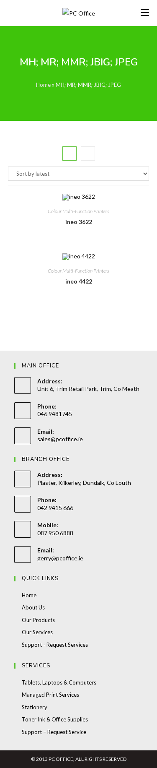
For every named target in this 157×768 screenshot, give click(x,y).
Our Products (38, 620)
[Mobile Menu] (145, 13)
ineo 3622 (78, 221)
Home (43, 84)
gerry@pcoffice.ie (60, 558)
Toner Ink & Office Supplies (55, 719)
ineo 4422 (78, 281)
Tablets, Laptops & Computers (59, 682)
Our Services (37, 632)
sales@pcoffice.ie (60, 439)
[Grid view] (69, 153)
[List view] (88, 153)
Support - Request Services (55, 644)
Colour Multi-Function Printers (78, 211)
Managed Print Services (50, 694)
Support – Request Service (54, 732)
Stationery (34, 707)
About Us (33, 607)
